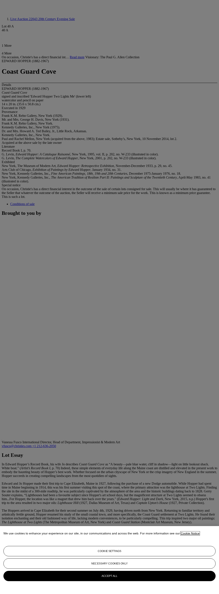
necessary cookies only (109, 563)
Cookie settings (109, 551)
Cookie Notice (190, 533)
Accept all (109, 575)
